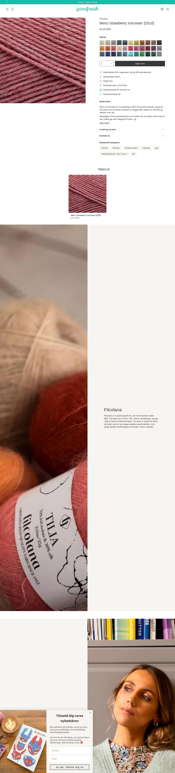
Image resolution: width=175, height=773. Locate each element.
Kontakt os (105, 136)
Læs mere (104, 123)
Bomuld (105, 148)
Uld (133, 154)
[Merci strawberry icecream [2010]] (88, 194)
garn (156, 148)
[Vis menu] (7, 9)
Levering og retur (108, 129)
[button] (12, 9)
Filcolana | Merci (131, 148)
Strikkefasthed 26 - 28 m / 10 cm (114, 154)
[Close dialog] (90, 712)
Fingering (146, 148)
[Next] (168, 2)
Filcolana (104, 19)
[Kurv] (167, 9)
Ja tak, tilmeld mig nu (70, 767)
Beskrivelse (105, 101)
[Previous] (7, 2)
